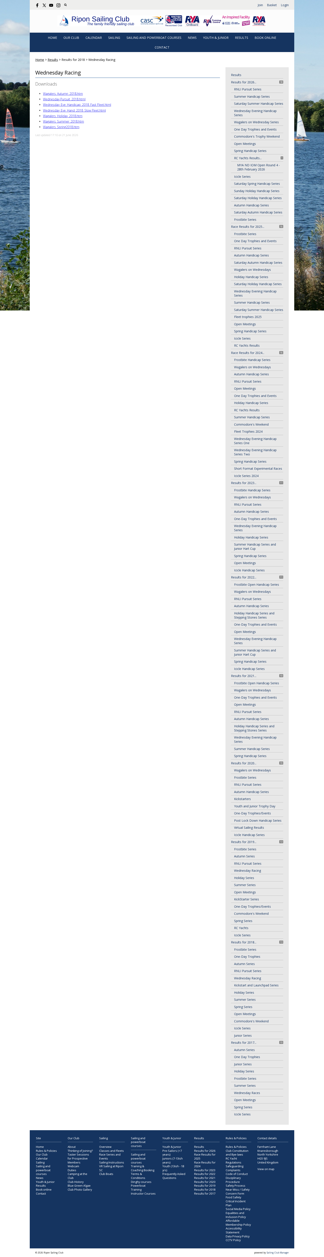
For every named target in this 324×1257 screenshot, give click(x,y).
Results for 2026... (243, 82)
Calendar (94, 38)
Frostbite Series (245, 219)
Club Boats (106, 1174)
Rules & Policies (46, 1151)
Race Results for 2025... (247, 226)
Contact (162, 47)
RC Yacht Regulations (233, 1160)
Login (285, 5)
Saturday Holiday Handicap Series (258, 198)
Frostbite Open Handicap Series (256, 584)
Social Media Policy (238, 1209)
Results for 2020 (204, 1182)
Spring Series (243, 921)
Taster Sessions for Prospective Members (78, 1158)
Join (260, 5)
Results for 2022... (243, 577)
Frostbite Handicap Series (252, 360)
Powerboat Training (138, 1188)
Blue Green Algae (79, 1186)
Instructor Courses (143, 1193)
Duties (72, 1170)
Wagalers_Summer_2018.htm (63, 121)
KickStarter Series (246, 899)
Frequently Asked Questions (173, 1176)
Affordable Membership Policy (238, 1223)
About (72, 1147)
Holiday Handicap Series (251, 277)
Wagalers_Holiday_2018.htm (62, 116)
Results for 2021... (243, 676)
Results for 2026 (204, 1151)
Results (241, 38)
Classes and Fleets (111, 1151)
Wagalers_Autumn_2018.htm (63, 94)
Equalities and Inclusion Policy (236, 1215)
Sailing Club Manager (277, 1252)
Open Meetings (245, 144)
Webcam (73, 1166)
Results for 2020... (243, 763)
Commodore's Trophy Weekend (257, 136)
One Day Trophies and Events (255, 129)
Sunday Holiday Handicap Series (256, 191)
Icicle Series (242, 176)
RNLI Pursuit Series (247, 89)
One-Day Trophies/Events (252, 813)
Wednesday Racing (247, 870)
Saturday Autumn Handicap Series (258, 212)
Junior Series (243, 1035)
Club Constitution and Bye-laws (237, 1153)
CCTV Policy (233, 1240)
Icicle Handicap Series (249, 570)
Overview (105, 1147)
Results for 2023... (243, 483)
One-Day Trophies (247, 956)
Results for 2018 (204, 1190)
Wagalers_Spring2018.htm (61, 127)
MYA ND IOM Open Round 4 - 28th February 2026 (258, 167)
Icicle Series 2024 (246, 476)
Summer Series (245, 885)
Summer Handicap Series (252, 96)
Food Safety (233, 1197)
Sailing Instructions (111, 1162)
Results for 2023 (204, 1170)
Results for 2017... (243, 1042)
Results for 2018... (243, 942)
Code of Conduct (237, 1174)
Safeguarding (234, 1166)
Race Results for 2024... (247, 353)
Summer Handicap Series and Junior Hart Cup (255, 546)
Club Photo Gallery (80, 1190)
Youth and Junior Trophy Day (254, 806)
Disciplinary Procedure (233, 1180)
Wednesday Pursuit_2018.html (64, 99)
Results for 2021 (204, 1178)
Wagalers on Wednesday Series (256, 122)
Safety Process (235, 1186)
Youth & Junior (216, 38)
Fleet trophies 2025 (248, 317)
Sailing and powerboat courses (154, 38)
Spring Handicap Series (250, 151)
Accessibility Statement (234, 1230)
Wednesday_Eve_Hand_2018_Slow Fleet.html (74, 110)
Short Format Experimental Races (258, 468)
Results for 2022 (204, 1174)
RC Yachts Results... (248, 158)
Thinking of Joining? (80, 1151)
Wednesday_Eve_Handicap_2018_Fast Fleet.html (77, 105)
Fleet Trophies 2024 (248, 431)
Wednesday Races (247, 1093)
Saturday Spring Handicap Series (257, 183)
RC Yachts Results (247, 345)
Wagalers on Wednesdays (252, 269)
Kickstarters (242, 799)
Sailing (114, 38)
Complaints (233, 1170)
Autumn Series (244, 856)
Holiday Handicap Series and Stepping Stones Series (254, 615)
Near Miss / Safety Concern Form (238, 1191)
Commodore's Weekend (251, 424)
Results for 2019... (243, 842)
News (192, 38)
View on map (265, 1169)
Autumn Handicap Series (251, 205)
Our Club (71, 38)
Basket (272, 5)
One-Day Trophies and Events (255, 519)
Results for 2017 (204, 1193)
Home (52, 38)
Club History (76, 1182)
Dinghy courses (141, 1182)
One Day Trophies (247, 1057)
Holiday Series (244, 878)
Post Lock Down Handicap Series (257, 820)
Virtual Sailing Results (249, 827)
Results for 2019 (204, 1186)
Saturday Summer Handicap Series (258, 103)
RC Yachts (241, 928)
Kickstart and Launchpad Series (256, 985)
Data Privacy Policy (238, 1236)
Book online (265, 38)
